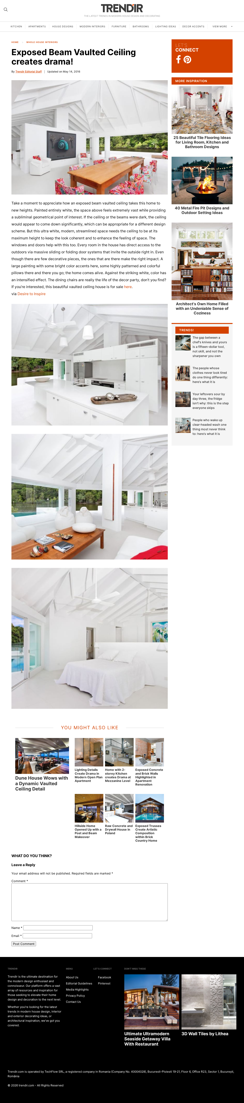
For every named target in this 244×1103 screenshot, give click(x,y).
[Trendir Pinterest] (187, 60)
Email (16, 936)
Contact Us (73, 1002)
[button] (89, 137)
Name (16, 928)
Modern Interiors (92, 26)
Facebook (104, 977)
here (128, 286)
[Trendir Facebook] (178, 59)
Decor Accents (193, 26)
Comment (19, 881)
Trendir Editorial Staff (28, 71)
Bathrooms (141, 26)
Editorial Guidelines (79, 983)
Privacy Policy (75, 995)
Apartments (37, 26)
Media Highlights (77, 989)
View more (220, 26)
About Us (72, 977)
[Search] (6, 9)
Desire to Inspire (32, 293)
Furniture (119, 26)
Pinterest (103, 983)
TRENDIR (122, 8)
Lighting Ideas (165, 26)
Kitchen (16, 26)
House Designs (62, 26)
